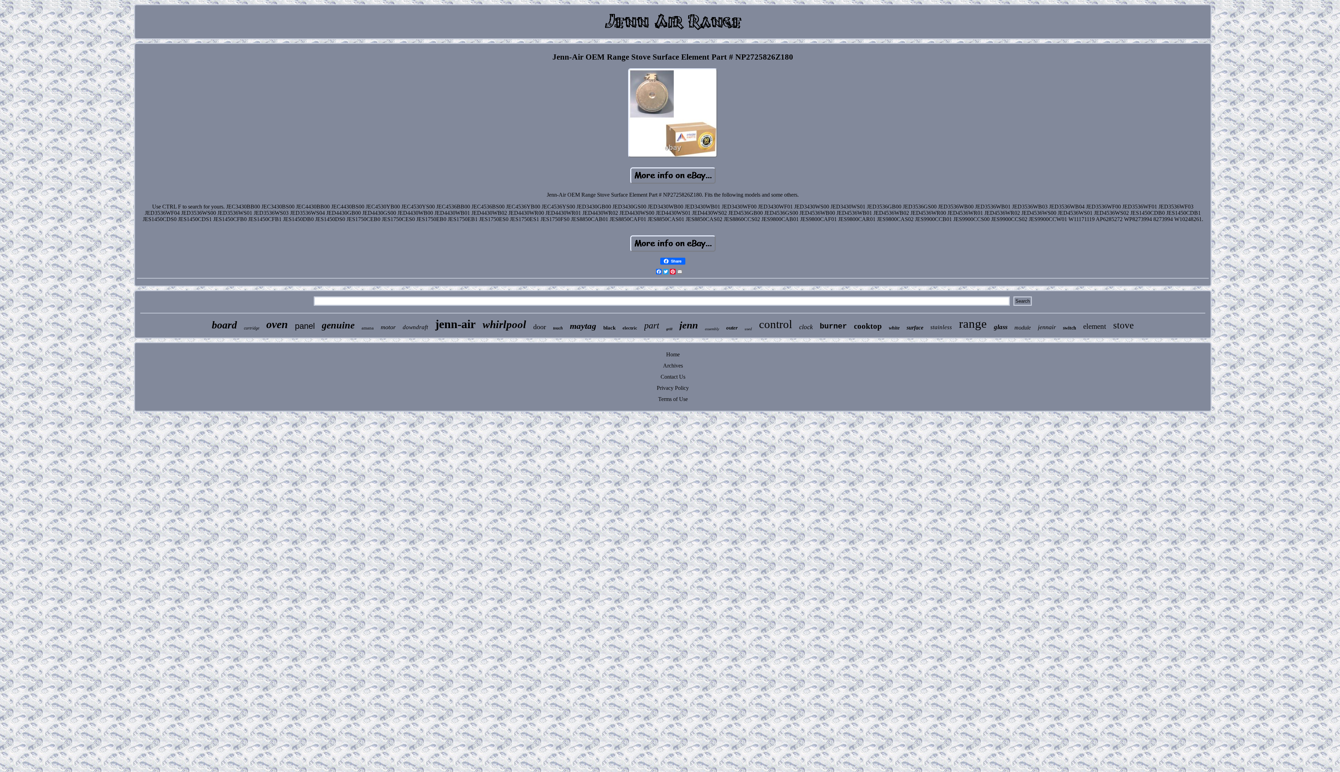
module (1022, 328)
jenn (688, 325)
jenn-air (455, 324)
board (224, 325)
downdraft (415, 327)
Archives (673, 366)
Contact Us (673, 377)
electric (630, 328)
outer (732, 328)
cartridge (251, 328)
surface (915, 328)
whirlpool (504, 324)
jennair (1047, 327)
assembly (712, 329)
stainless (941, 327)
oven (277, 324)
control (775, 324)
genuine (338, 325)
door (539, 327)
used (748, 329)
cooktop (868, 326)
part (651, 325)
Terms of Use (673, 399)
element (1094, 326)
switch (1069, 328)
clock (806, 327)
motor (388, 327)
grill (669, 329)
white (894, 328)
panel (305, 326)
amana (368, 328)
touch (558, 328)
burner (833, 326)
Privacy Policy (673, 388)
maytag (583, 326)
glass (1000, 327)
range (973, 324)
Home (673, 354)
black (609, 328)
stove (1123, 325)
